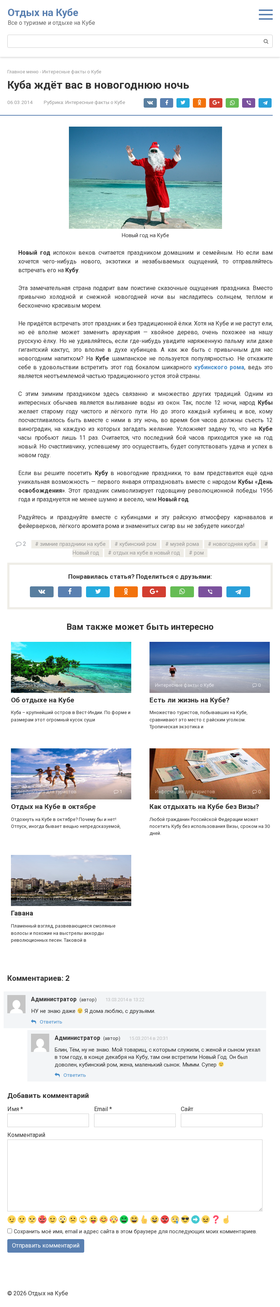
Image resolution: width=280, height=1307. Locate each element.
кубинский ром (138, 544)
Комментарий (26, 1134)
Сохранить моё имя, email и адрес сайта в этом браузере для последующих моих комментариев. (135, 1232)
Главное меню (23, 71)
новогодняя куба (234, 544)
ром (199, 553)
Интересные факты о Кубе (71, 71)
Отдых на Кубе (43, 13)
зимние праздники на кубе (73, 544)
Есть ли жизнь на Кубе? (189, 700)
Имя (15, 1109)
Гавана (22, 913)
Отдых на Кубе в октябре (53, 806)
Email (103, 1109)
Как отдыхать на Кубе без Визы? (204, 806)
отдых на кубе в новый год (146, 553)
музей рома (184, 544)
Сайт (187, 1109)
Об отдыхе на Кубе (42, 700)
